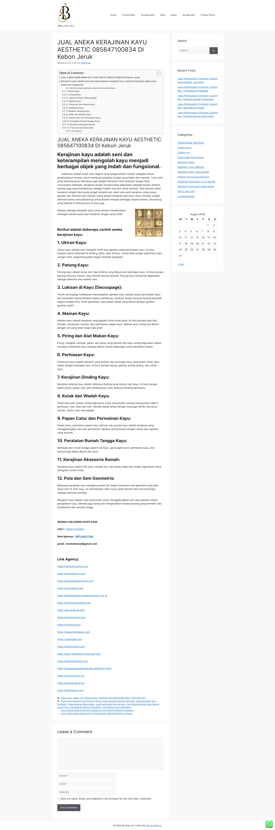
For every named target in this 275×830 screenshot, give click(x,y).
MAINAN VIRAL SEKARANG (193, 172)
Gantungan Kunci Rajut (191, 157)
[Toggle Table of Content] (157, 73)
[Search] (214, 50)
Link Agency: (76, 131)
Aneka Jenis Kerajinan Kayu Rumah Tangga (81, 701)
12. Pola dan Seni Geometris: (80, 128)
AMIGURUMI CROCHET (191, 142)
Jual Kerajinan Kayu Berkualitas (116, 707)
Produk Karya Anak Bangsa (193, 176)
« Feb (181, 264)
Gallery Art (78, 698)
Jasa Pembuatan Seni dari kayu (111, 704)
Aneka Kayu (66, 698)
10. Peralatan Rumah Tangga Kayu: (83, 121)
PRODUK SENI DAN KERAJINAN (114, 698)
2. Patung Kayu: (73, 94)
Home (113, 15)
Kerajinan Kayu (91, 698)
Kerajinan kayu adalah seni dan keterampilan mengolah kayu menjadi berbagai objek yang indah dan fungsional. (108, 83)
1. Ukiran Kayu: (73, 91)
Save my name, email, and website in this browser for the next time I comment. (106, 798)
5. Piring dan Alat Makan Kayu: (80, 104)
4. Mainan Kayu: (73, 101)
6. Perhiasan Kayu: (75, 108)
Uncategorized (186, 196)
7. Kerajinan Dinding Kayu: (78, 111)
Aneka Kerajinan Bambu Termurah (119, 701)
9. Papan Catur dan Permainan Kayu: (83, 118)
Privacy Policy (208, 15)
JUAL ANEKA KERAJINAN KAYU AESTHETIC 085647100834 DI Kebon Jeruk (100, 77)
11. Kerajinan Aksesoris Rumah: (81, 124)
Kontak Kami (188, 15)
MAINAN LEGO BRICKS (191, 167)
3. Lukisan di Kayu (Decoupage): (81, 98)
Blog (162, 15)
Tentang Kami (148, 15)
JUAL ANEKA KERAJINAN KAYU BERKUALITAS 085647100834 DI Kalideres (97, 710)
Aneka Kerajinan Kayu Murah (81, 704)
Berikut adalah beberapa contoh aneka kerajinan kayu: (93, 88)
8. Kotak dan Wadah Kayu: (78, 114)
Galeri (174, 15)
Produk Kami (128, 15)
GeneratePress (154, 825)
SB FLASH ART (138, 698)
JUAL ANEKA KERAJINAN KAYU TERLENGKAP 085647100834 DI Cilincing (97, 713)
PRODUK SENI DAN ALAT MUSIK (196, 181)
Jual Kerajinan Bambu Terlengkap (85, 707)
